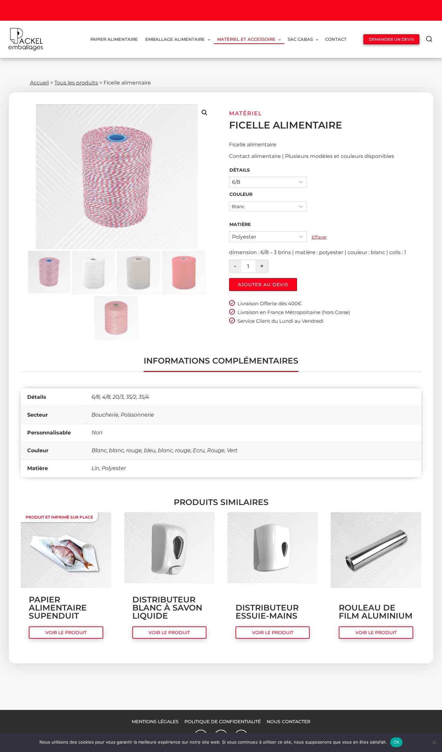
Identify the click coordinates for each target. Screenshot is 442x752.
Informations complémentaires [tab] (221, 360)
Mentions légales (155, 721)
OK (396, 742)
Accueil (39, 83)
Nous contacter (288, 721)
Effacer (319, 237)
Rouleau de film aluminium (376, 612)
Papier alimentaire (114, 39)
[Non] (434, 742)
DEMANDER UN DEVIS (391, 39)
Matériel (245, 113)
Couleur (240, 194)
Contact (336, 39)
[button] (204, 112)
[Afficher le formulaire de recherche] (429, 39)
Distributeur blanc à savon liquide (167, 608)
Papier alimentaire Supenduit (58, 608)
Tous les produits (76, 83)
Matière (240, 224)
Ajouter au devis (263, 284)
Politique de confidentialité (222, 721)
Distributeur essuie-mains (267, 612)
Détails (239, 170)
